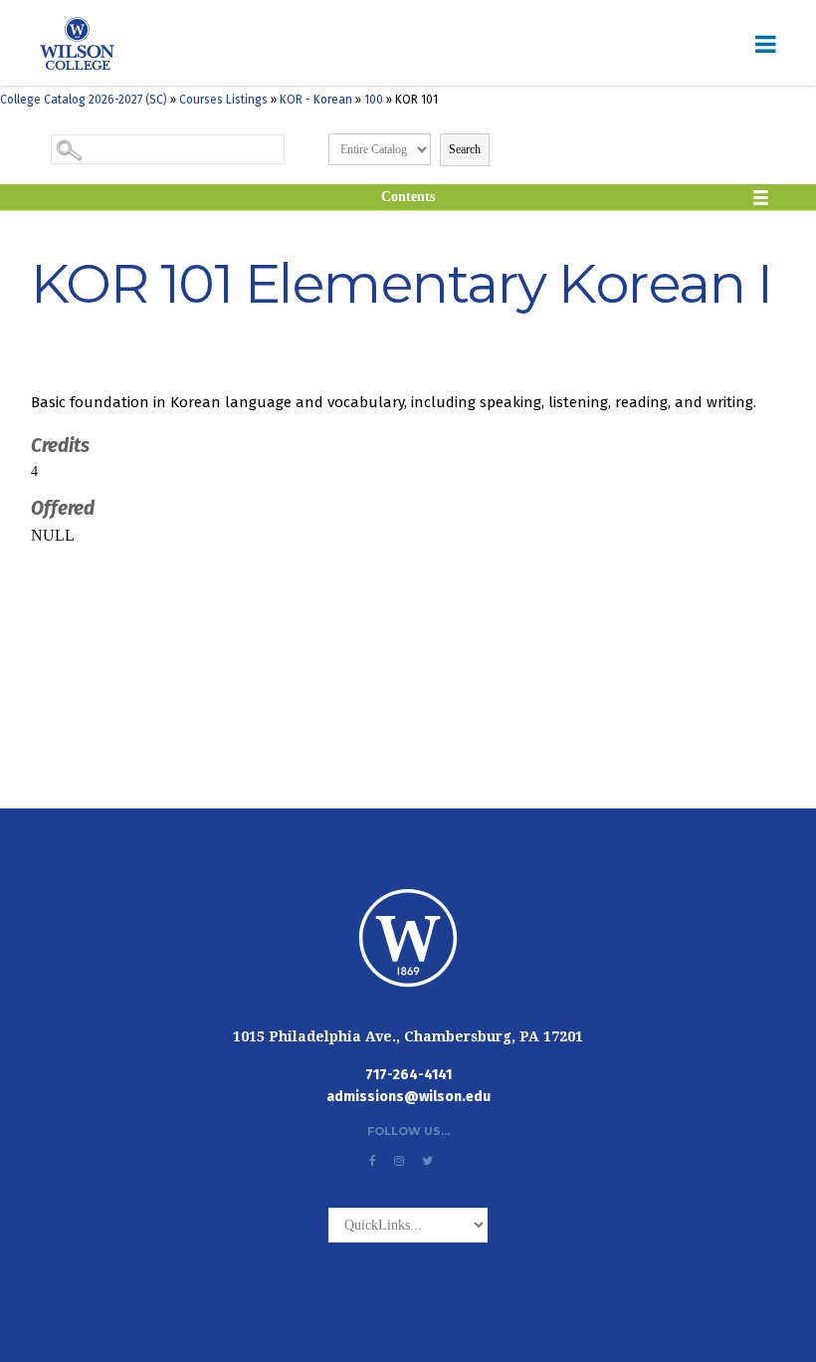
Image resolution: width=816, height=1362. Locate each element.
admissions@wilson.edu (408, 1096)
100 (373, 100)
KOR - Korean (316, 100)
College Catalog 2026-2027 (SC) (83, 100)
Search (465, 149)
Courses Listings (223, 100)
